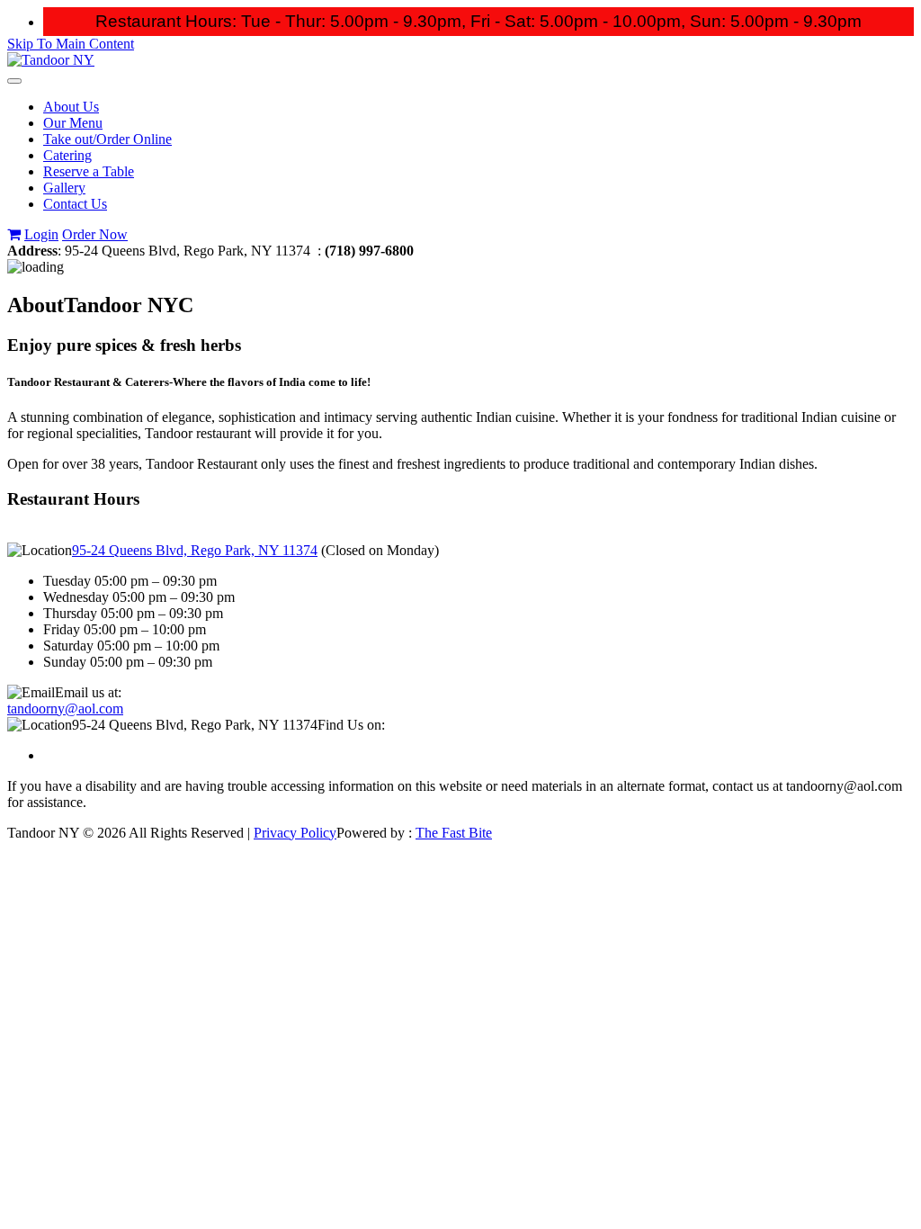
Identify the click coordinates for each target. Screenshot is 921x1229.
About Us (71, 106)
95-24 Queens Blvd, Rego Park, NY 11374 (194, 550)
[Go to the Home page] (50, 59)
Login (41, 234)
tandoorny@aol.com (65, 708)
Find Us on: (351, 724)
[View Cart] (14, 234)
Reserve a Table (88, 171)
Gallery (64, 187)
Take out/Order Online (107, 139)
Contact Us (75, 203)
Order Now (95, 234)
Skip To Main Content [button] (70, 43)
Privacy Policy (295, 832)
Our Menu (73, 122)
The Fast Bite (454, 832)
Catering (67, 155)
